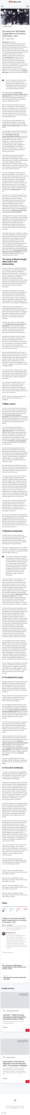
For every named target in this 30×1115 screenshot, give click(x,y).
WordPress (14, 1107)
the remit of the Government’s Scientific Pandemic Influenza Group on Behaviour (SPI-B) (15, 94)
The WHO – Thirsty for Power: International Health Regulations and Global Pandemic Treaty (14, 1017)
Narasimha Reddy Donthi (12, 1010)
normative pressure (15, 189)
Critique (10, 26)
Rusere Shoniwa (10, 38)
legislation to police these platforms (17, 440)
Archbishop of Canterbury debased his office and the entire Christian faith (15, 742)
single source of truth (8, 430)
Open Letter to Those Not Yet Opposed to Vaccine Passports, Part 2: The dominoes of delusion (15, 1064)
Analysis (5, 26)
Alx (23, 1107)
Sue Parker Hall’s (9, 57)
